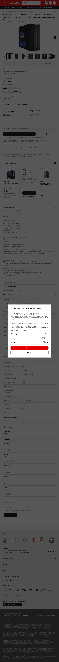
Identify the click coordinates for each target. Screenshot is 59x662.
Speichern (29, 352)
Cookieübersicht (25, 330)
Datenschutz (13, 330)
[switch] (44, 338)
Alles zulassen (29, 348)
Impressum (18, 330)
